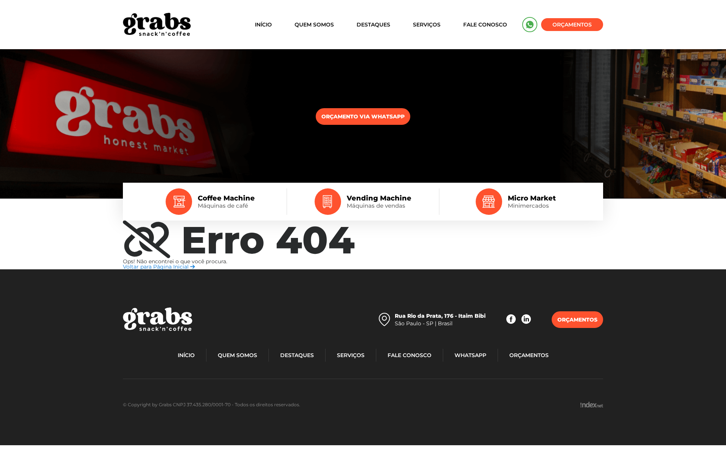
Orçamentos (572, 24)
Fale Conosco (485, 24)
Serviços (427, 24)
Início (263, 24)
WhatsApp (529, 24)
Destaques (373, 24)
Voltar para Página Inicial (156, 266)
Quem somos (314, 24)
